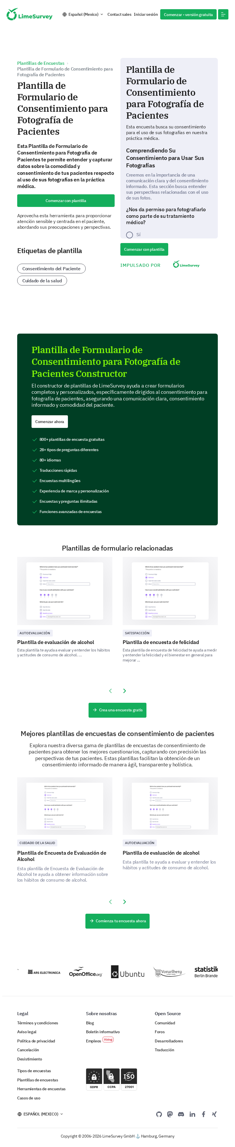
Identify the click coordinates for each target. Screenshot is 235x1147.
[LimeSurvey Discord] (181, 1114)
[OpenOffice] (81, 972)
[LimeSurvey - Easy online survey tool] (29, 14)
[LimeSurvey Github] (159, 1114)
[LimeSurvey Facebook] (203, 1114)
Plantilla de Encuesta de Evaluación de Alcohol (61, 856)
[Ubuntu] (123, 971)
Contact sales (119, 14)
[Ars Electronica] (39, 971)
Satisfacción (137, 633)
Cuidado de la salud (42, 280)
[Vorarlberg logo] (165, 971)
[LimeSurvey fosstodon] (170, 1114)
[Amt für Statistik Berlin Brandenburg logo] (207, 972)
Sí (138, 234)
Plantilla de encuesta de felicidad (161, 642)
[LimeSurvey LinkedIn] (192, 1114)
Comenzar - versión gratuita (188, 14)
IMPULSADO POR (140, 265)
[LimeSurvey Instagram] (214, 1114)
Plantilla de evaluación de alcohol (55, 642)
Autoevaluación (34, 633)
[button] (223, 14)
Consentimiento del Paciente (51, 268)
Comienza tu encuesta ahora (121, 920)
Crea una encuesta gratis (121, 710)
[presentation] (110, 691)
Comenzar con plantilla (66, 200)
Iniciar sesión (146, 14)
